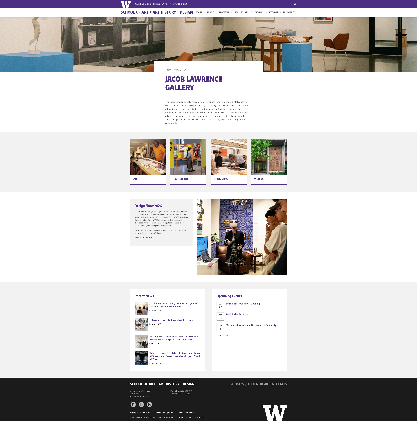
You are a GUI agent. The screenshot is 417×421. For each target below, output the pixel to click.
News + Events (241, 12)
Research (273, 12)
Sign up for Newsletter (140, 412)
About (199, 12)
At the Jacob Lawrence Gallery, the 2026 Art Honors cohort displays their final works (173, 338)
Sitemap (200, 417)
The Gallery (289, 12)
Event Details (142, 237)
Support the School (186, 412)
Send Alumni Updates (164, 412)
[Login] (287, 4)
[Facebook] (133, 404)
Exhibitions (181, 178)
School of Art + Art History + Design (157, 12)
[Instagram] (141, 404)
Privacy (181, 417)
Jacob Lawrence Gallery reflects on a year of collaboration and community (173, 305)
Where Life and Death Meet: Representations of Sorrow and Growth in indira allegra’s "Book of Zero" (174, 356)
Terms (190, 417)
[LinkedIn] (149, 404)
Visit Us (259, 178)
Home (168, 70)
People (210, 12)
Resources (258, 12)
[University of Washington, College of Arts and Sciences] (154, 4)
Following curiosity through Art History (171, 319)
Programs (224, 12)
